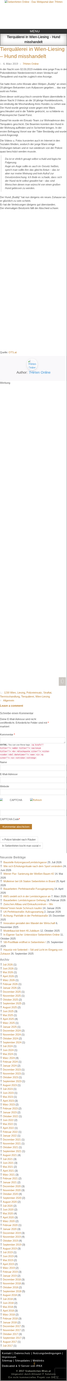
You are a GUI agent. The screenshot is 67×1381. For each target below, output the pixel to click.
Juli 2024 (8, 1046)
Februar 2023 (10, 1108)
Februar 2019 (10, 1271)
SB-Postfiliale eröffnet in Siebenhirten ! (24, 942)
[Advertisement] (33, 535)
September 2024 (12, 1042)
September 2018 (12, 1291)
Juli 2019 (8, 1252)
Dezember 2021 (12, 1139)
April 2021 (8, 1170)
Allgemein (8, 700)
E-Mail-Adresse (9, 774)
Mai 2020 (8, 1213)
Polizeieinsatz (34, 692)
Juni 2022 (8, 1120)
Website (4, 786)
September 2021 (12, 1151)
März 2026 (9, 980)
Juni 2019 (8, 1256)
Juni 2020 (8, 1209)
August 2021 (10, 1155)
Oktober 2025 (10, 999)
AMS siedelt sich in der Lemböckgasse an (27, 896)
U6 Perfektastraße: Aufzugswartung (23, 911)
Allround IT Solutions (43, 1374)
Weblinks (38, 1360)
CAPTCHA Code (9, 819)
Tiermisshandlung (10, 696)
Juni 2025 (8, 1011)
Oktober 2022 (10, 1116)
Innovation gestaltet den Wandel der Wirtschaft (29, 923)
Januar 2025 (10, 1026)
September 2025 (12, 1003)
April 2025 (8, 1018)
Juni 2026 (8, 968)
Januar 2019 (10, 1275)
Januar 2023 (10, 1112)
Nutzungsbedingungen (47, 1353)
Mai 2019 (8, 1260)
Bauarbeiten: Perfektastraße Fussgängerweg (28, 888)
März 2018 (9, 1314)
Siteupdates (22, 1360)
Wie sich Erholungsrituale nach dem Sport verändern (32, 866)
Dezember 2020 (12, 1186)
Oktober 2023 (10, 1077)
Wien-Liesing (42, 696)
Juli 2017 (8, 1345)
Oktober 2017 (10, 1334)
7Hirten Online (40, 372)
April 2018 (8, 1310)
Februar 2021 (10, 1178)
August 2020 (10, 1201)
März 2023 (9, 1104)
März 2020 (9, 1221)
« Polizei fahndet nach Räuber (19, 839)
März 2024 (9, 1057)
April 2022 (8, 1127)
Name (3, 762)
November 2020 (12, 1190)
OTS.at (13, 352)
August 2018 (10, 1295)
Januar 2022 (10, 1135)
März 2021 (9, 1174)
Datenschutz (22, 1353)
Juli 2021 (8, 1159)
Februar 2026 (10, 984)
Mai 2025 (8, 1015)
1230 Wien (10, 692)
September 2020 (12, 1197)
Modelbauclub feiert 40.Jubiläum (21, 930)
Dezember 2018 (12, 1279)
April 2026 (8, 976)
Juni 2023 (8, 1092)
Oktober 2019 (10, 1240)
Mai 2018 (8, 1306)
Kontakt (7, 1353)
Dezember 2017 (12, 1326)
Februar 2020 (10, 1225)
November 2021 (12, 1143)
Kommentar (7, 734)
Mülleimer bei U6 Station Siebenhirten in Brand (29, 881)
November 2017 (12, 1330)
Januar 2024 (10, 1065)
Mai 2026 (8, 972)
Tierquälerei (27, 696)
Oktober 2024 (10, 1038)
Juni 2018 (8, 1302)
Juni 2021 (8, 1162)
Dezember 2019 (12, 1232)
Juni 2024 (8, 1050)
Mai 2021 (8, 1166)
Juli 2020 (8, 1205)
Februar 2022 (10, 1131)
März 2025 (9, 1022)
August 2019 (10, 1248)
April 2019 (8, 1264)
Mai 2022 (8, 1124)
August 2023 (10, 1085)
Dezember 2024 (12, 1030)
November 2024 (12, 1034)
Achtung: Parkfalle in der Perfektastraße (25, 915)
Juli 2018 (8, 1299)
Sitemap (7, 1360)
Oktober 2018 (10, 1287)
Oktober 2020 (10, 1193)
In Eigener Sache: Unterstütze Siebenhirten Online (31, 934)
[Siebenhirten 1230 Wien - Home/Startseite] (33, 14)
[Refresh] (36, 800)
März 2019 (9, 1267)
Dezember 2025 (12, 991)
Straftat (47, 692)
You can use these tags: (24, 751)
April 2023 (8, 1100)
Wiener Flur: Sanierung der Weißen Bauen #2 (28, 873)
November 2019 (12, 1236)
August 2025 (10, 1007)
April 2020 (8, 1217)
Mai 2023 (8, 1096)
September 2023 (12, 1081)
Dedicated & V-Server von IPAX (22, 1365)
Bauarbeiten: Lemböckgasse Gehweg (24, 900)
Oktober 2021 (10, 1147)
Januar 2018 (10, 1322)
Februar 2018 (10, 1318)
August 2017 (10, 1341)
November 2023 (12, 1073)
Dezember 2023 (12, 1069)
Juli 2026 (8, 964)
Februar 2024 (10, 1061)
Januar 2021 (10, 1182)
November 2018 (12, 1283)
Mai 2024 (8, 1054)
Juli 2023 (8, 1088)
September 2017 (12, 1337)
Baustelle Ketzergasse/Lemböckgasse (25, 862)
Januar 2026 (10, 987)
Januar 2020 (10, 1229)
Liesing (21, 692)
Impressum (9, 1357)
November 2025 (12, 995)
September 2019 (12, 1244)
